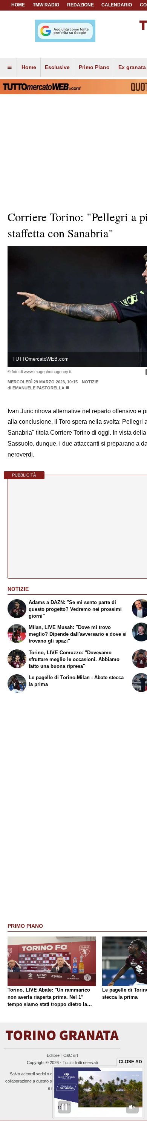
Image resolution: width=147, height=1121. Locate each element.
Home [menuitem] (28, 67)
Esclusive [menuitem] (57, 67)
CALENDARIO (116, 5)
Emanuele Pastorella (38, 388)
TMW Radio (46, 5)
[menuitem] (9, 67)
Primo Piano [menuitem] (94, 67)
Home (18, 5)
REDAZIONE (80, 5)
